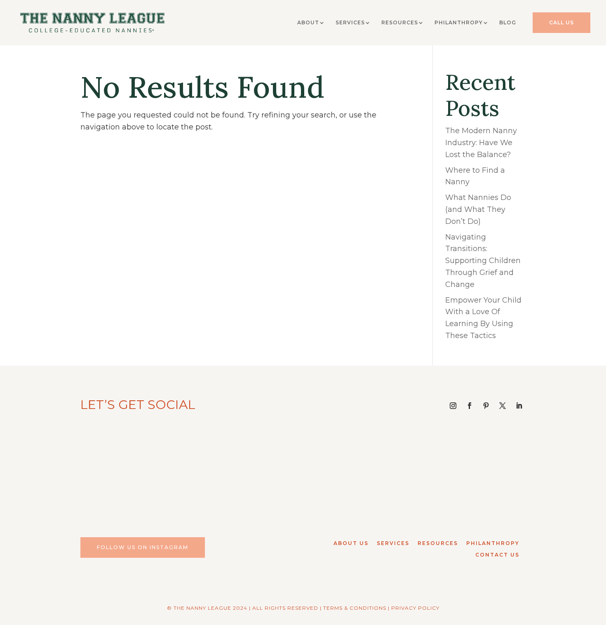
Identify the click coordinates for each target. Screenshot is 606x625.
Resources (399, 22)
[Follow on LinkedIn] (519, 405)
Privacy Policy (415, 608)
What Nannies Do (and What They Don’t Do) (478, 209)
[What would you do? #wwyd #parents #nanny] (133, 472)
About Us (351, 543)
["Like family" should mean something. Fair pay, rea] (246, 472)
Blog (507, 22)
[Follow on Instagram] (453, 405)
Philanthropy (459, 22)
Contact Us (497, 555)
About (308, 22)
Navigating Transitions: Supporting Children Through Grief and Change (483, 261)
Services (350, 22)
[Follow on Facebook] (469, 405)
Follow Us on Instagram (142, 547)
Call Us (561, 22)
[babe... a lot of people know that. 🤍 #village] (359, 472)
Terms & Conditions (354, 608)
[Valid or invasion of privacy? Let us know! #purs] (473, 472)
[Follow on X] (502, 405)
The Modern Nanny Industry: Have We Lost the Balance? (481, 142)
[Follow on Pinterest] (486, 405)
